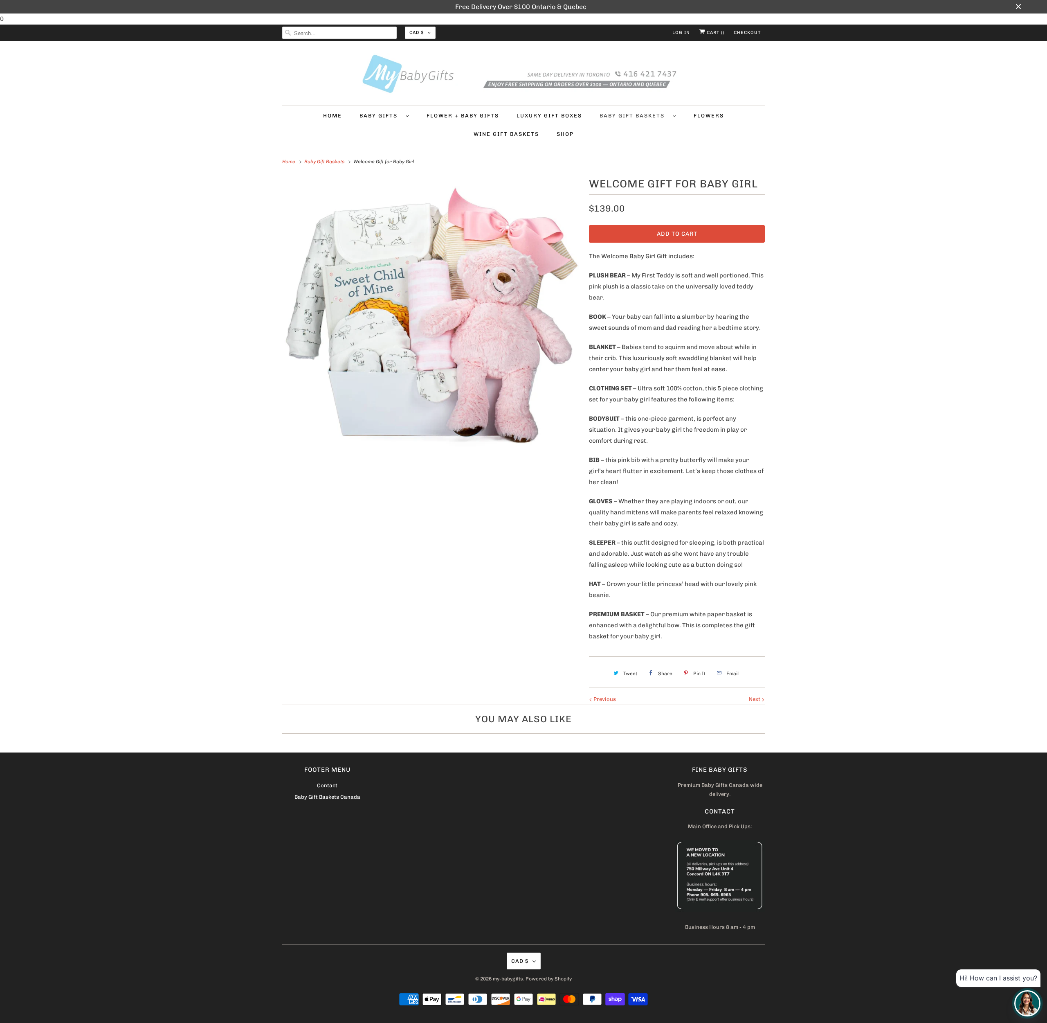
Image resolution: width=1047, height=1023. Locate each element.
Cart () (714, 32)
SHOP (565, 134)
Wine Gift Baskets (506, 134)
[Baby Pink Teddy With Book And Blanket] (431, 324)
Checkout (747, 32)
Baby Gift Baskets (634, 116)
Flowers (709, 116)
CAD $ (416, 32)
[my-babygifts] (523, 75)
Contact (327, 785)
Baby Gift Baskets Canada (327, 797)
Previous (604, 699)
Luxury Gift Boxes (549, 116)
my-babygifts (508, 979)
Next (755, 699)
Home (332, 116)
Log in (681, 32)
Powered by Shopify (549, 979)
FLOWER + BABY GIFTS (463, 116)
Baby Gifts (380, 116)
